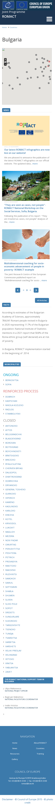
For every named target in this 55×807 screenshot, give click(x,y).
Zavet (8, 671)
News (14, 748)
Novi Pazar (11, 540)
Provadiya (11, 561)
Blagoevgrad (13, 438)
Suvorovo (11, 620)
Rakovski (10, 570)
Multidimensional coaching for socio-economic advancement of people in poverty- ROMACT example (24, 266)
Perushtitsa (12, 548)
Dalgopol (11, 472)
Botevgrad (11, 447)
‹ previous (17, 290)
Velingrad (11, 654)
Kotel (8, 519)
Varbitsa (10, 642)
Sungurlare (12, 616)
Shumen (9, 595)
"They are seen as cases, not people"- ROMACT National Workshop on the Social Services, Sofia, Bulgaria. (25, 208)
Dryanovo (11, 485)
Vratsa (9, 663)
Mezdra (9, 536)
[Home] (27, 5)
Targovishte (12, 625)
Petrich (10, 557)
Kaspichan (11, 400)
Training (40, 753)
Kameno (9, 502)
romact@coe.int (27, 783)
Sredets (10, 612)
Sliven (8, 599)
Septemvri (11, 586)
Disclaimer (7, 799)
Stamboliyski (12, 413)
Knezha (9, 514)
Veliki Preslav (13, 650)
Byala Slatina (13, 464)
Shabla (9, 591)
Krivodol (10, 523)
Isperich (10, 497)
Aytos (8, 430)
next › (36, 290)
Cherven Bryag (14, 468)
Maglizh (10, 531)
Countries (13, 27)
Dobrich (10, 396)
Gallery (15, 759)
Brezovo (10, 459)
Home (4, 27)
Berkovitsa (11, 380)
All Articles (42, 300)
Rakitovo (10, 565)
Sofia (8, 384)
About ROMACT (40, 743)
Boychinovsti (13, 451)
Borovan (10, 442)
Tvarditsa (11, 637)
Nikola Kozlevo (14, 405)
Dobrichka (11, 480)
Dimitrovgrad (13, 476)
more (35, 163)
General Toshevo (15, 489)
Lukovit (10, 527)
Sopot (9, 608)
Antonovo (11, 425)
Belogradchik (13, 434)
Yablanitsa (11, 667)
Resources (14, 753)
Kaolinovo (11, 506)
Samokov (10, 578)
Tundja (9, 633)
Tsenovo (10, 629)
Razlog (9, 409)
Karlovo (10, 510)
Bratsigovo (12, 455)
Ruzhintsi (11, 574)
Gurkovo (10, 493)
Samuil (9, 582)
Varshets (10, 646)
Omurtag (10, 544)
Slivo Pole (11, 603)
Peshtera (10, 553)
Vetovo (9, 659)
